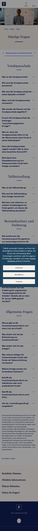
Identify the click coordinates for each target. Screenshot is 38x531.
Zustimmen (19, 268)
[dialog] (19, 265)
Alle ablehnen (19, 275)
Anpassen (19, 281)
